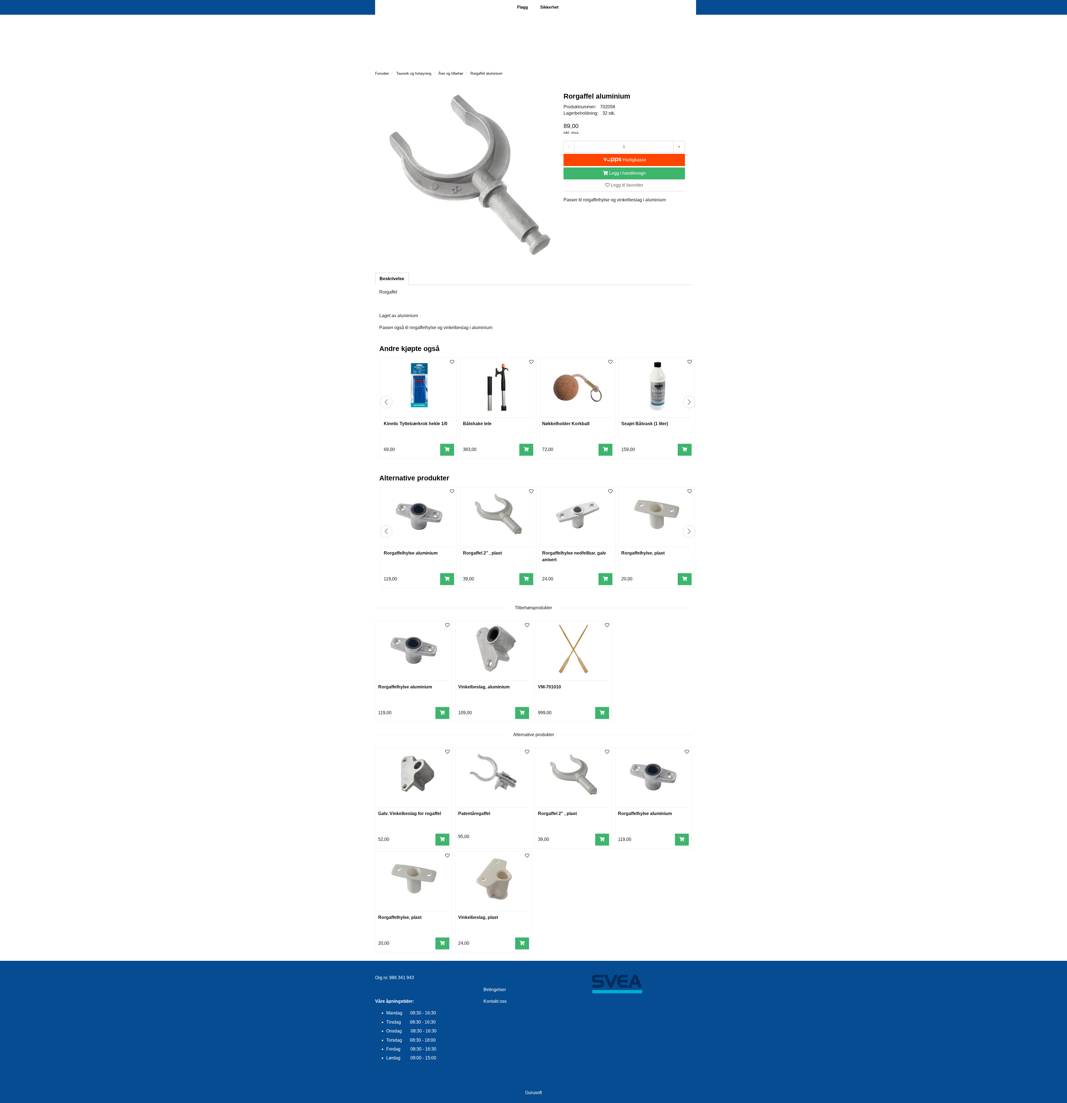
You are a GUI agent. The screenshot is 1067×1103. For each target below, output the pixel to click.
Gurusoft (533, 1092)
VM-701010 (549, 687)
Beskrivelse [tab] (392, 278)
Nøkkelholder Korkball (565, 423)
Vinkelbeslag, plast (478, 917)
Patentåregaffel (474, 813)
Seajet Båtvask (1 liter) (644, 423)
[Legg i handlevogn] (447, 450)
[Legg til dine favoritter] (452, 362)
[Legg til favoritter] (447, 625)
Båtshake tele (477, 423)
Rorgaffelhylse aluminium (411, 553)
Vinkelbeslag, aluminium (484, 687)
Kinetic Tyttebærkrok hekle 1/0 (415, 423)
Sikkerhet (549, 7)
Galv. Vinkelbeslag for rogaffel (409, 813)
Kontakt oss (495, 1001)
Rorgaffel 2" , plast (482, 553)
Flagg (522, 7)
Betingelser (494, 989)
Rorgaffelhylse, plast (643, 553)
